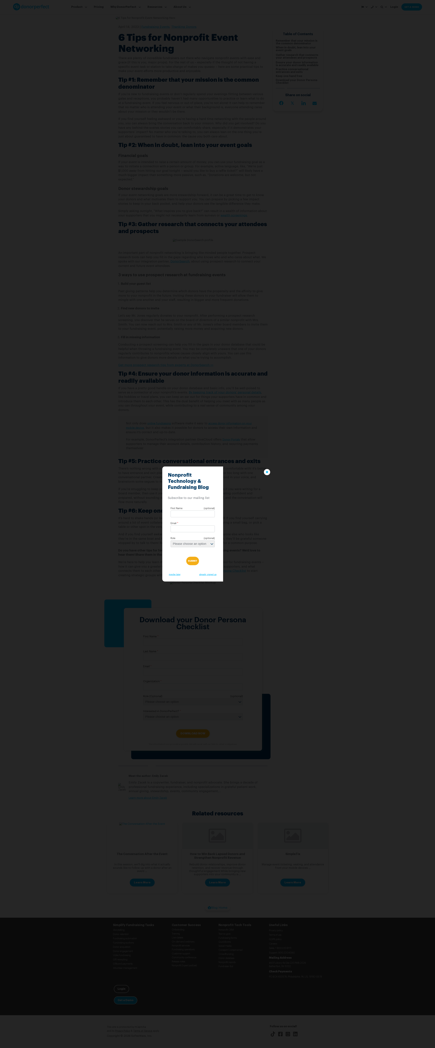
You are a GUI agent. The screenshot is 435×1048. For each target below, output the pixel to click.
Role (173, 538)
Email (173, 523)
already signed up (207, 574)
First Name (176, 508)
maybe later (174, 574)
